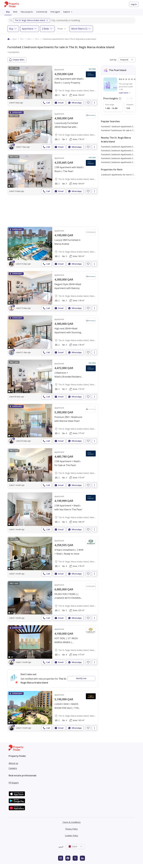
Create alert (18, 59)
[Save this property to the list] (88, 102)
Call (48, 102)
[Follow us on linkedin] (82, 858)
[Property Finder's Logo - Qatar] (11, 4)
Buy (8, 11)
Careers (13, 768)
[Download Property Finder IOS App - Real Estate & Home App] (17, 793)
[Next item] (131, 98)
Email (61, 102)
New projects (27, 11)
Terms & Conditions (71, 822)
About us (13, 763)
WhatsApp (77, 102)
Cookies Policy (71, 835)
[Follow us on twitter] (75, 858)
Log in (134, 4)
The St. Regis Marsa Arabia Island (30, 20)
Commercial (41, 11)
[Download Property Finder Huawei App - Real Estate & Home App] (17, 808)
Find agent (55, 11)
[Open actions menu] (94, 102)
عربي (61, 846)
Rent (15, 11)
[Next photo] (49, 82)
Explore (66, 11)
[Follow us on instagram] (60, 858)
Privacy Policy (71, 829)
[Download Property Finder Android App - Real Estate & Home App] (17, 800)
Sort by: (113, 59)
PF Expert (14, 782)
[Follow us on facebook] (67, 858)
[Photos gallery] (30, 82)
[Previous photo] (10, 82)
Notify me (81, 678)
